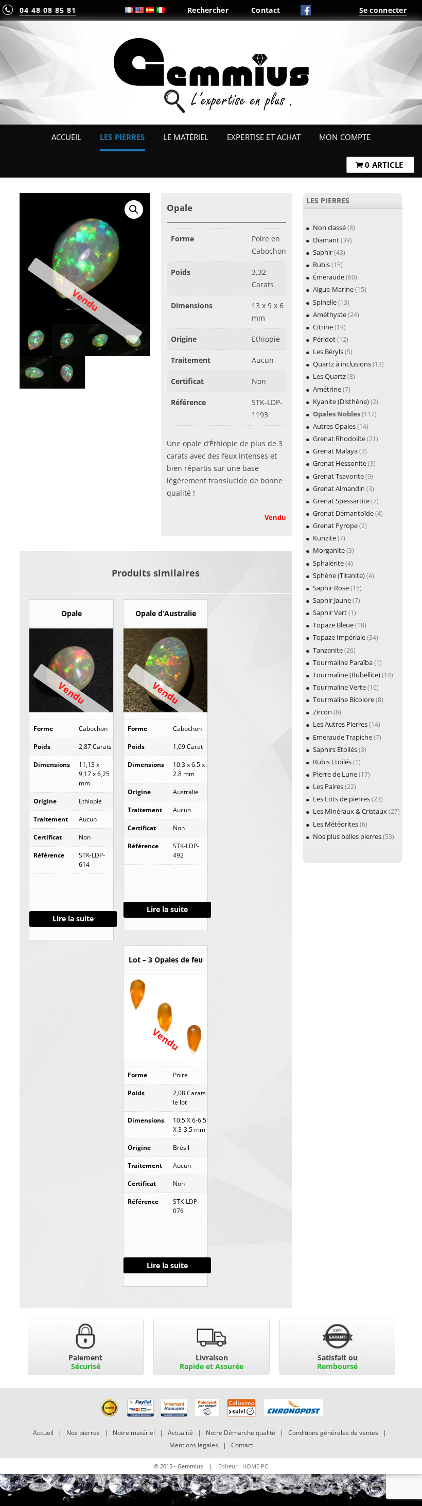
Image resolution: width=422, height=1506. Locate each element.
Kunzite (324, 537)
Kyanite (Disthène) (341, 401)
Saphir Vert (330, 612)
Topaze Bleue (333, 624)
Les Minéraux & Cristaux (350, 811)
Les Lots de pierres (341, 798)
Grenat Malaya (335, 451)
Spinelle (325, 302)
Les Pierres (122, 137)
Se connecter (383, 10)
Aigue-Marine (333, 289)
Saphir (322, 252)
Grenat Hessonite (339, 463)
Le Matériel (186, 137)
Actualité (180, 1432)
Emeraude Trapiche (342, 737)
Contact (265, 10)
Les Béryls (328, 351)
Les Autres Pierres (340, 724)
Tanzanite (328, 650)
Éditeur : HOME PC (243, 1466)
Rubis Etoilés (332, 761)
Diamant (326, 239)
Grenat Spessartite (341, 500)
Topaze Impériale (339, 637)
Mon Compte (345, 137)
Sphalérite (328, 563)
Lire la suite (73, 918)
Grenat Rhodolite (339, 438)
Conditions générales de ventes (333, 1432)
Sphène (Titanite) (339, 575)
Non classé (329, 227)
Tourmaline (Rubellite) (346, 674)
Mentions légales (193, 1445)
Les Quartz (329, 376)
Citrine (323, 326)
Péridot (324, 339)
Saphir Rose (331, 587)
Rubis (321, 264)
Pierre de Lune (335, 774)
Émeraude (328, 277)
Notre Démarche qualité (240, 1432)
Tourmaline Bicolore (343, 699)
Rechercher (207, 10)
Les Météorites (335, 824)
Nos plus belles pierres (347, 836)
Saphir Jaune (332, 600)
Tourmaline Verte (339, 687)
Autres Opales (334, 426)
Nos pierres (83, 1432)
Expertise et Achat (264, 137)
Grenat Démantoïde (343, 513)
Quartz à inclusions (342, 364)
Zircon (322, 711)
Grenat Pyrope (335, 525)
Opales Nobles (336, 413)
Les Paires (328, 786)
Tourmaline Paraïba (343, 662)
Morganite (329, 550)
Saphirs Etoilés (335, 749)
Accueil (66, 137)
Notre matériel (134, 1432)
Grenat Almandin (339, 488)
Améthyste (329, 314)
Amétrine (327, 389)
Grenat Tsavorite (338, 476)
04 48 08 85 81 (48, 10)
